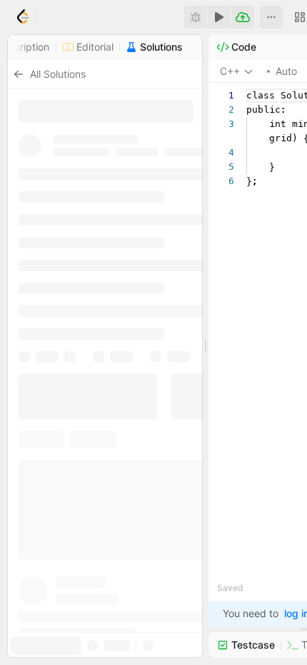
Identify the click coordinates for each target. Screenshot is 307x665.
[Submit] (242, 17)
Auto (286, 71)
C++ (230, 71)
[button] (271, 17)
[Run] (219, 17)
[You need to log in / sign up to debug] (195, 17)
